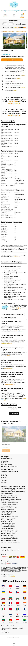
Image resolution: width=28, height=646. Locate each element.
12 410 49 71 (4, 477)
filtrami (4, 23)
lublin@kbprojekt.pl (8, 513)
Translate (12, 576)
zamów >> (23, 75)
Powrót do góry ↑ (5, 632)
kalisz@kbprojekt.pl (9, 506)
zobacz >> (19, 78)
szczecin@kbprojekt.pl (11, 531)
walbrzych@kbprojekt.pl (12, 537)
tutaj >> (9, 355)
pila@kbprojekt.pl (7, 521)
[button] (15, 90)
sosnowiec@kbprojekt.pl (12, 530)
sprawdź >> (22, 72)
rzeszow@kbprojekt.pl (11, 526)
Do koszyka (6, 450)
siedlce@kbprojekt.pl (10, 528)
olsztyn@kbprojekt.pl (10, 518)
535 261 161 (4, 480)
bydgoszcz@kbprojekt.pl (12, 497)
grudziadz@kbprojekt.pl (11, 504)
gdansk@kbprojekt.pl (10, 501)
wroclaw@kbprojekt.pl (11, 540)
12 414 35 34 (4, 475)
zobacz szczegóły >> (6, 343)
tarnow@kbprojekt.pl (10, 533)
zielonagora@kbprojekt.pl (13, 542)
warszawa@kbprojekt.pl (12, 538)
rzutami (11, 23)
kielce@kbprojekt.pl (9, 509)
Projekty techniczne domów (21, 31)
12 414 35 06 (4, 474)
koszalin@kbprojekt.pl (11, 511)
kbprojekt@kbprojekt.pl (19, 308)
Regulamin (14, 628)
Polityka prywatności (5, 628)
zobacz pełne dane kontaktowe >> (9, 466)
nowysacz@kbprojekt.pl (12, 516)
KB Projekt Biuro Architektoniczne (7, 31)
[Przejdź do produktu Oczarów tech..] (14, 434)
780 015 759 (4, 482)
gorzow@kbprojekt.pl (13, 502)
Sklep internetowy (12, 636)
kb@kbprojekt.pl (14, 103)
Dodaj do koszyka (11, 60)
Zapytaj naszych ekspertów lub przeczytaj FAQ (12, 314)
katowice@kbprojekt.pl (11, 507)
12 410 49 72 (4, 479)
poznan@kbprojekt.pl (10, 523)
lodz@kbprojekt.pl (8, 514)
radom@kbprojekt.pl (10, 525)
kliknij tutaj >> (17, 256)
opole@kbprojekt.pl (8, 519)
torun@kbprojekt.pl (8, 535)
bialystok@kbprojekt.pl (11, 495)
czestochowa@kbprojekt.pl (14, 499)
